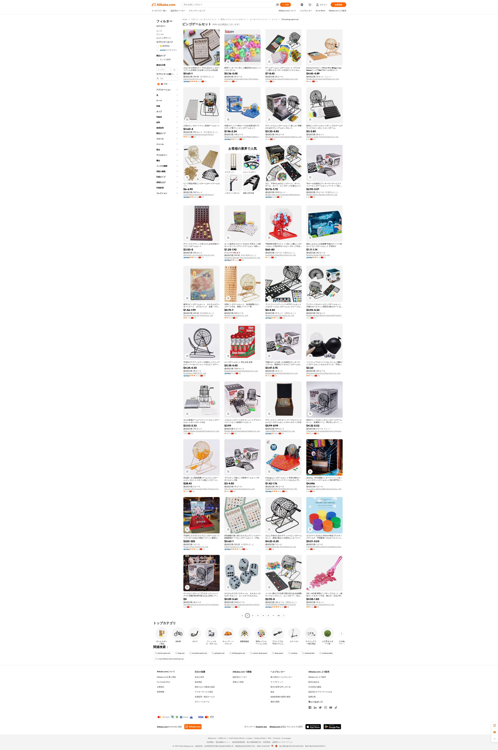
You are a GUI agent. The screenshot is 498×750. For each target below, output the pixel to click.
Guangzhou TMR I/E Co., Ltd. (194, 373)
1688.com (222, 738)
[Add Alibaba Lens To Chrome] (193, 726)
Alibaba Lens (162, 727)
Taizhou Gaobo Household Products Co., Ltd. (201, 431)
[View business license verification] (272, 746)
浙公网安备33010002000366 (291, 746)
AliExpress (212, 738)
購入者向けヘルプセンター (281, 677)
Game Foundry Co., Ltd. (192, 79)
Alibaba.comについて (166, 672)
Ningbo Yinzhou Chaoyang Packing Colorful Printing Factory (242, 605)
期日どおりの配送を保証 (205, 687)
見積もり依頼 (238, 682)
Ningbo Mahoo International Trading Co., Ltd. (242, 431)
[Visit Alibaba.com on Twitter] (320, 707)
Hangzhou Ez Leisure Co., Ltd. (236, 315)
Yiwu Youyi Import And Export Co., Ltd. (239, 489)
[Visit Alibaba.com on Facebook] (310, 707)
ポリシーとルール (202, 702)
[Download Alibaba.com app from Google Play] (332, 726)
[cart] (310, 5)
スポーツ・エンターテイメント (204, 19)
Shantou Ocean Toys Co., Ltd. (318, 255)
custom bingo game (260, 653)
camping (294, 653)
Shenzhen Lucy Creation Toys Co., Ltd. (198, 255)
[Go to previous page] (242, 615)
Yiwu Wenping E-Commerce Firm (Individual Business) (201, 605)
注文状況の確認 (314, 687)
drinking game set (238, 653)
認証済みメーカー (240, 677)
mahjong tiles (309, 653)
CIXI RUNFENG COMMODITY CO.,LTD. (280, 605)
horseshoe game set (199, 653)
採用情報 (160, 692)
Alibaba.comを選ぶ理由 (166, 677)
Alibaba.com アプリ (277, 727)
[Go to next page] (283, 615)
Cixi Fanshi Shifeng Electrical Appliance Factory (324, 547)
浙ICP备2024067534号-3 (315, 746)
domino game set (164, 653)
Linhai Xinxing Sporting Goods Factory (198, 134)
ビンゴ (274, 19)
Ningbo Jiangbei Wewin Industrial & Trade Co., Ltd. (324, 315)
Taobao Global (259, 738)
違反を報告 (275, 702)
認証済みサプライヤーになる (320, 692)
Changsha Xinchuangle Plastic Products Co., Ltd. (201, 489)
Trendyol (276, 738)
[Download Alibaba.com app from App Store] (313, 726)
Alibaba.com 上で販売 (317, 677)
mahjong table (327, 653)
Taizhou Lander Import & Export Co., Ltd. (322, 137)
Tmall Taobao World (236, 738)
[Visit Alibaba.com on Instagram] (325, 707)
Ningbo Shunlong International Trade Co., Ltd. (283, 137)
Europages (286, 738)
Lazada (249, 738)
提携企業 (312, 697)
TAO (269, 738)
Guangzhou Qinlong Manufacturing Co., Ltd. (323, 489)
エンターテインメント (259, 19)
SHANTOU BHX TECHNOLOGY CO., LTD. (281, 489)
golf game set (219, 653)
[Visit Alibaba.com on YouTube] (330, 707)
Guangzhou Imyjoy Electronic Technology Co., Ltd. (242, 79)
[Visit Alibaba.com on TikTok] (335, 707)
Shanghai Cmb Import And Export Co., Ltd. (241, 371)
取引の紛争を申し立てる (280, 687)
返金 (272, 692)
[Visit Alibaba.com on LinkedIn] (315, 707)
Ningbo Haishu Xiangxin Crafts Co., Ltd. (321, 195)
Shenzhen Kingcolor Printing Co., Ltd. (198, 315)
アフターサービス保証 (204, 692)
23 (278, 615)
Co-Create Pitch (163, 682)
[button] (277, 4)
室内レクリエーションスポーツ (233, 19)
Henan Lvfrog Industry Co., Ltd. (195, 547)
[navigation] (166, 318)
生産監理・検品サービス (205, 697)
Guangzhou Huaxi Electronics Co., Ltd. (280, 255)
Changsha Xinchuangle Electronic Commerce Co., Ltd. (324, 431)
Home (184, 19)
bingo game (279, 653)
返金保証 (198, 682)
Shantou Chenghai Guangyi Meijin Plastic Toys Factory (242, 137)
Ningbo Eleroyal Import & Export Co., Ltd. (281, 373)
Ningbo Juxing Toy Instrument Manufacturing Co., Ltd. (283, 195)
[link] (494, 725)
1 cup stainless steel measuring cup (171, 659)
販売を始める (313, 682)
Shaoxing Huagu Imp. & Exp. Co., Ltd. (279, 315)
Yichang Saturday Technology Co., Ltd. (280, 547)
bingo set (181, 653)
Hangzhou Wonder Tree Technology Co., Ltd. (242, 258)
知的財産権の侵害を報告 (280, 697)
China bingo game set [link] (290, 19)
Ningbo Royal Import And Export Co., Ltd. (322, 79)
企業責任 (160, 687)
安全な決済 (199, 677)
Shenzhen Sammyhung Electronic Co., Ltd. (323, 373)
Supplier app (261, 727)
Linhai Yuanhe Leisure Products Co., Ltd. (281, 79)
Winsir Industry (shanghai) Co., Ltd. (320, 605)
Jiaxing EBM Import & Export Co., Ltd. (280, 431)
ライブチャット (277, 682)
